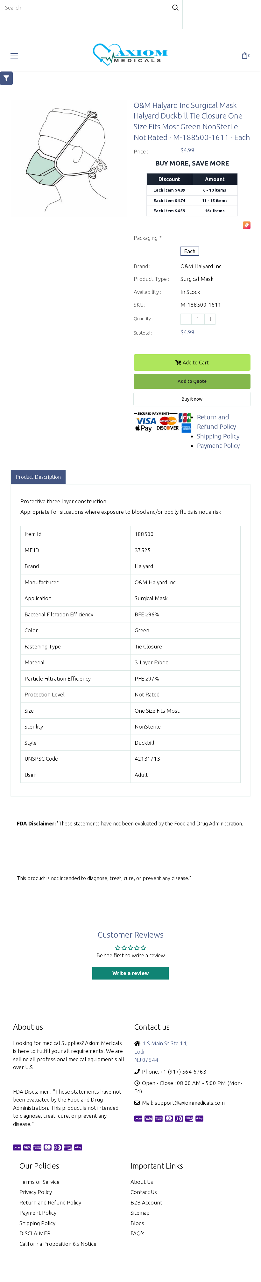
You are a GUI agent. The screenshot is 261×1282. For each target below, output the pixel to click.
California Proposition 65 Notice (57, 1244)
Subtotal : (143, 333)
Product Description (38, 477)
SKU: (139, 305)
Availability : (147, 292)
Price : (141, 151)
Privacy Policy (35, 1192)
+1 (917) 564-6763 (183, 1071)
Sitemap (140, 1213)
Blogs (137, 1223)
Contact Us (143, 1192)
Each (189, 251)
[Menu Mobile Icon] (14, 56)
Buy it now (192, 399)
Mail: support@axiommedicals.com (183, 1103)
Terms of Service (39, 1182)
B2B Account (146, 1202)
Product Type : (151, 279)
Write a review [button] (130, 973)
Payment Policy (218, 445)
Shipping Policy (218, 436)
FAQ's (137, 1233)
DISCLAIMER (35, 1233)
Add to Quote (192, 381)
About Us (141, 1182)
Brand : (142, 266)
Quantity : (143, 318)
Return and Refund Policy (50, 1202)
